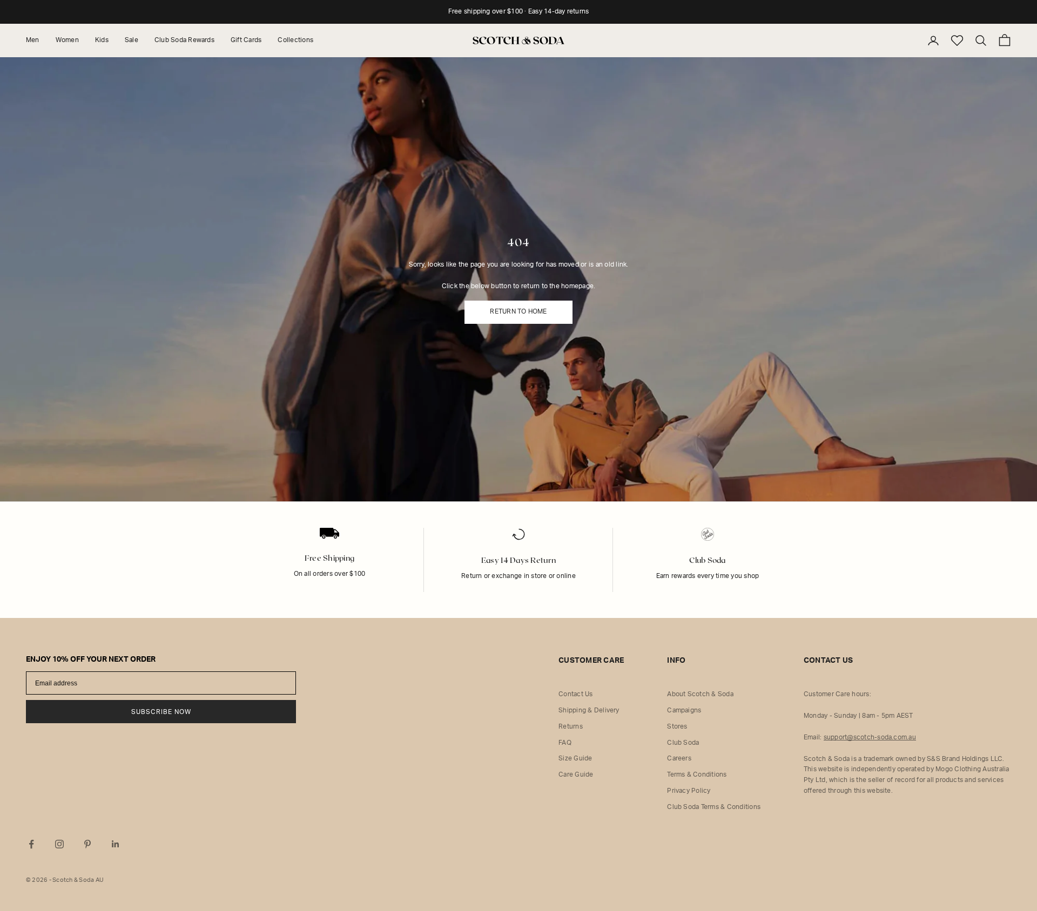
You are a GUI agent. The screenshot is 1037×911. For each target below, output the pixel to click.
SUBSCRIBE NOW (161, 712)
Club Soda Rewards (184, 40)
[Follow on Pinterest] (87, 844)
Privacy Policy (688, 790)
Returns (570, 726)
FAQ (564, 742)
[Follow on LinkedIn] (115, 844)
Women (67, 40)
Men (32, 40)
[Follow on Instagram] (59, 844)
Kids (102, 40)
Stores (677, 726)
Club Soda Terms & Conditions (713, 807)
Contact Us (575, 694)
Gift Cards (246, 40)
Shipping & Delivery (588, 710)
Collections (295, 40)
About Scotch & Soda (700, 694)
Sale (131, 40)
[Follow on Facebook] (31, 844)
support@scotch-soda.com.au (870, 737)
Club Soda (683, 742)
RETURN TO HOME (518, 311)
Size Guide (575, 758)
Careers (679, 758)
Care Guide (575, 774)
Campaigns (684, 710)
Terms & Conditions (696, 774)
